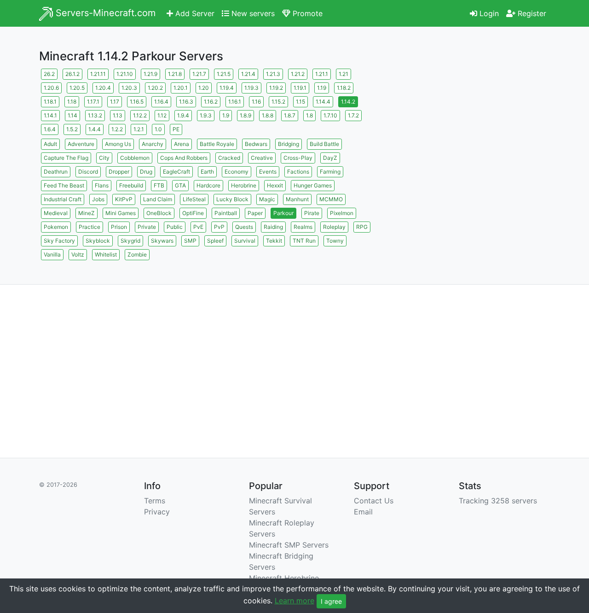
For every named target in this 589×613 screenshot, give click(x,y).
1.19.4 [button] (226, 87)
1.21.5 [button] (224, 73)
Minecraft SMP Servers (289, 544)
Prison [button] (119, 226)
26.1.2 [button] (72, 73)
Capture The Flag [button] (66, 157)
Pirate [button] (311, 213)
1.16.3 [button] (186, 101)
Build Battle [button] (324, 143)
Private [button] (147, 226)
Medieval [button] (56, 213)
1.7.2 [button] (353, 115)
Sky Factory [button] (59, 240)
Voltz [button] (77, 254)
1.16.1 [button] (234, 101)
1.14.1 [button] (50, 115)
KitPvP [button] (124, 199)
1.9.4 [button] (183, 115)
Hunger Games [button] (313, 185)
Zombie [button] (137, 254)
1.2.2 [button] (117, 129)
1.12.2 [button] (140, 115)
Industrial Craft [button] (62, 199)
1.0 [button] (158, 129)
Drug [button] (146, 171)
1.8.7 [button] (289, 115)
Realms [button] (303, 226)
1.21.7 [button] (199, 73)
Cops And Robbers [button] (184, 157)
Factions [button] (298, 171)
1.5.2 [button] (72, 129)
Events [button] (268, 171)
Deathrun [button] (56, 171)
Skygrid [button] (130, 240)
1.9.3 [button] (206, 115)
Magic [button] (267, 199)
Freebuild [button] (131, 185)
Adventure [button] (81, 143)
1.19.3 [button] (251, 87)
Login (488, 13)
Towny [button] (335, 240)
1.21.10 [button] (124, 73)
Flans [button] (102, 185)
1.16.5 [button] (137, 101)
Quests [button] (244, 226)
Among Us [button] (118, 143)
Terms (154, 500)
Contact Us (373, 500)
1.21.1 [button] (321, 73)
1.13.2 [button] (95, 115)
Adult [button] (50, 143)
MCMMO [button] (331, 199)
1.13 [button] (117, 115)
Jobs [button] (98, 199)
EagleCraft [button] (176, 171)
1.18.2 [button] (344, 87)
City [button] (104, 157)
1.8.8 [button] (267, 115)
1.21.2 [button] (298, 73)
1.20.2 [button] (155, 87)
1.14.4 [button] (323, 101)
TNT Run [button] (304, 240)
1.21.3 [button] (273, 73)
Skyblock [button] (98, 240)
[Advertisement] (469, 131)
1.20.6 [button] (51, 87)
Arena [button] (181, 143)
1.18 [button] (71, 101)
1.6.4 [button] (50, 129)
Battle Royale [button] (217, 143)
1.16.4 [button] (161, 101)
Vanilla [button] (52, 254)
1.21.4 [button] (248, 73)
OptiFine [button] (193, 213)
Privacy (157, 511)
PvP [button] (219, 226)
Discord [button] (88, 171)
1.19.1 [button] (300, 87)
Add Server (193, 13)
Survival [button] (244, 240)
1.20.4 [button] (103, 87)
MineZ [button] (86, 213)
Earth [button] (207, 171)
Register (530, 13)
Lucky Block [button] (232, 199)
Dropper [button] (119, 171)
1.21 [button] (343, 73)
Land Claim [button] (157, 199)
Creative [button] (262, 157)
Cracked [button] (229, 157)
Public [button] (175, 226)
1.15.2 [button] (278, 101)
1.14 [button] (72, 115)
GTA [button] (180, 185)
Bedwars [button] (256, 143)
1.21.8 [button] (175, 73)
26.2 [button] (49, 73)
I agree (331, 601)
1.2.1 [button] (138, 129)
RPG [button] (362, 226)
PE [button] (176, 129)
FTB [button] (159, 185)
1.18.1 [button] (50, 101)
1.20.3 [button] (129, 87)
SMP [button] (190, 240)
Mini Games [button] (120, 213)
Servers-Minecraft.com (104, 12)
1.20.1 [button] (180, 87)
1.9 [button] (225, 115)
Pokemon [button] (56, 226)
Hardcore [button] (208, 185)
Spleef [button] (215, 240)
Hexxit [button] (275, 185)
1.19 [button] (321, 87)
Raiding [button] (273, 226)
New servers (252, 13)
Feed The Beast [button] (64, 185)
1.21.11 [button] (98, 73)
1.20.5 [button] (77, 87)
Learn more (294, 600)
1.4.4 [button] (94, 129)
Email (363, 511)
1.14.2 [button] (348, 101)
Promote (306, 13)
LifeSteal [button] (194, 199)
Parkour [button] (283, 213)
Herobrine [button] (243, 185)
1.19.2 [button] (276, 87)
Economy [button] (236, 171)
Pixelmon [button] (341, 213)
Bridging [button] (288, 143)
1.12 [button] (162, 115)
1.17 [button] (114, 101)
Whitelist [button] (106, 254)
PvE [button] (198, 226)
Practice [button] (89, 226)
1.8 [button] (309, 115)
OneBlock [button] (159, 213)
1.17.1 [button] (93, 101)
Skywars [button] (162, 240)
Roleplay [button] (334, 226)
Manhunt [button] (297, 199)
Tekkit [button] (274, 240)
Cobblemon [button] (135, 157)
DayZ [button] (330, 157)
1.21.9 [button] (150, 73)
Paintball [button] (225, 213)
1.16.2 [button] (211, 101)
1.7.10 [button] (330, 115)
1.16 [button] (256, 101)
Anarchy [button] (152, 143)
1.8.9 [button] (245, 115)
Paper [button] (255, 213)
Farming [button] (330, 171)
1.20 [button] (203, 87)
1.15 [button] (300, 101)
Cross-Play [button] (297, 157)
